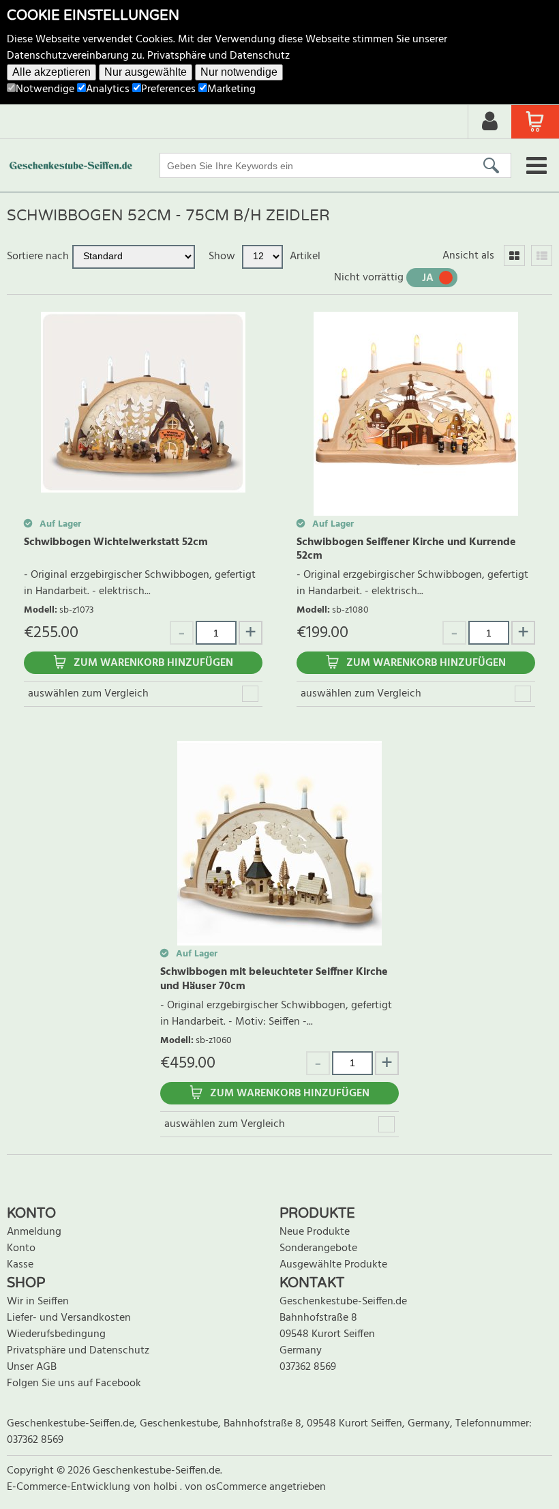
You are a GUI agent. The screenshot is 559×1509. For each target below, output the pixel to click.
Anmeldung (34, 1232)
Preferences (168, 89)
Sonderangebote (318, 1248)
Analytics (108, 89)
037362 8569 (308, 1367)
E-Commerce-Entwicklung (70, 1487)
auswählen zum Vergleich (88, 694)
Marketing (231, 89)
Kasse (20, 1265)
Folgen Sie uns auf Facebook (74, 1383)
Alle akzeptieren (51, 72)
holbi (166, 1487)
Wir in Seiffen (38, 1301)
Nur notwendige (238, 72)
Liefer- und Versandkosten (69, 1318)
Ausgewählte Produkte (333, 1265)
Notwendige (45, 89)
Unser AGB (32, 1367)
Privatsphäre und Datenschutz (218, 56)
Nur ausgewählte (145, 72)
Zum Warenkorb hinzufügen (153, 663)
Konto (21, 1248)
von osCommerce (227, 1487)
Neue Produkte (315, 1232)
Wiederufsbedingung (56, 1334)
